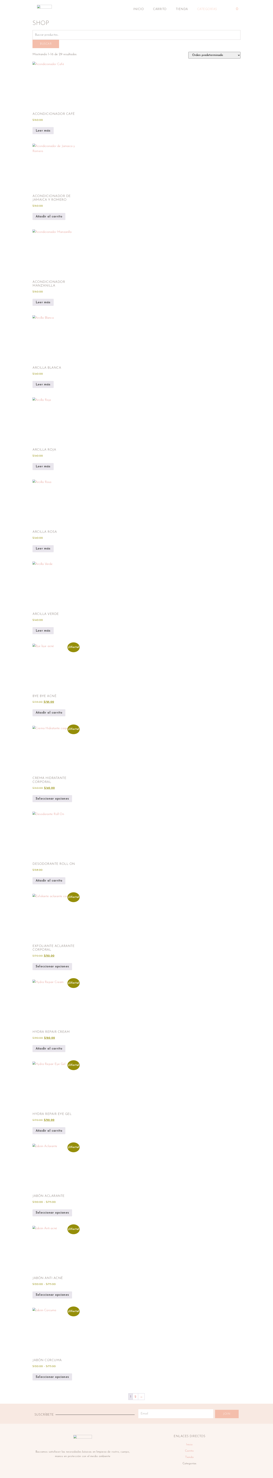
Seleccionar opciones (52, 798)
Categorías (207, 9)
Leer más (43, 130)
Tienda (182, 9)
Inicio (138, 9)
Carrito (160, 9)
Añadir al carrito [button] (49, 216)
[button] (226, 9)
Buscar (46, 44)
